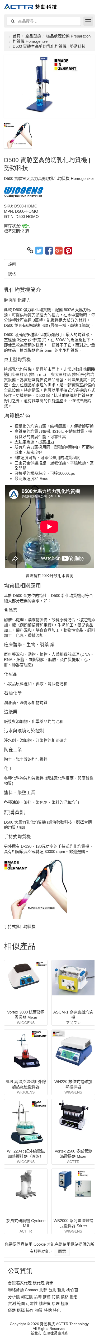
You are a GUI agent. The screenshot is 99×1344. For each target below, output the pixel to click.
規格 (12, 273)
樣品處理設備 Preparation (68, 36)
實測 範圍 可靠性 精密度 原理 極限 (38, 1303)
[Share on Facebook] (49, 250)
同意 (62, 1251)
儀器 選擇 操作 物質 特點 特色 (34, 1310)
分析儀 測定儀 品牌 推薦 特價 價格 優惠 (43, 1296)
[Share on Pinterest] (68, 250)
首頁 (17, 36)
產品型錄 (33, 36)
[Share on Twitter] (39, 250)
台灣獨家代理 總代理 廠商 (31, 1283)
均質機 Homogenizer (31, 41)
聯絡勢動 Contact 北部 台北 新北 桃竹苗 (43, 1290)
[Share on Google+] (59, 250)
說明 (12, 264)
